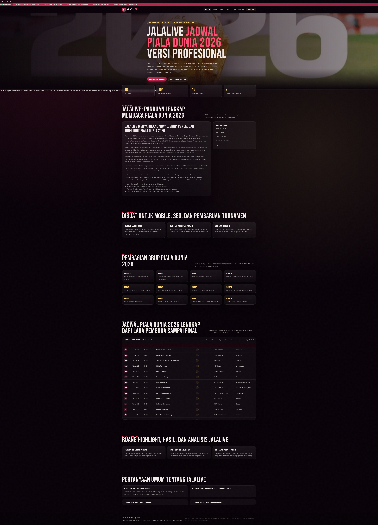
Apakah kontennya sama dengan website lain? (213, 488)
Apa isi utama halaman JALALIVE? (139, 488)
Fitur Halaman (234, 133)
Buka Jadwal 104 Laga (157, 79)
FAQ (235, 9)
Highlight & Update (234, 141)
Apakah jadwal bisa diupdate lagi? (208, 502)
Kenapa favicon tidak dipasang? (139, 502)
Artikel (215, 9)
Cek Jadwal (251, 9)
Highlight (241, 9)
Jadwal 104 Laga (234, 137)
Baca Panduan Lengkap (178, 79)
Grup (222, 9)
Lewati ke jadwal (5, 1)
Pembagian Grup (234, 129)
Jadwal (228, 9)
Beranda (207, 9)
